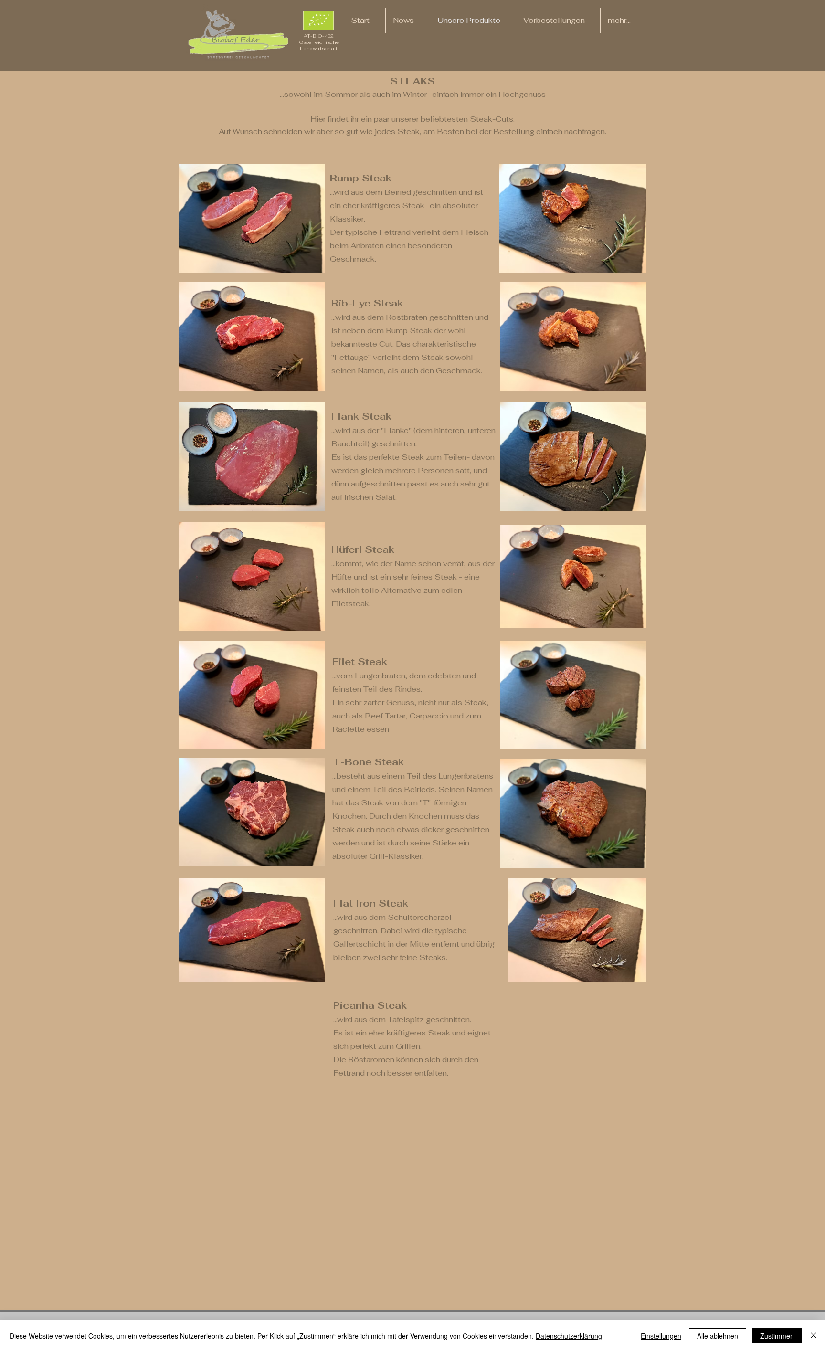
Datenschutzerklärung (569, 1335)
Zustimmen (777, 1335)
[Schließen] (813, 1335)
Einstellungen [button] (661, 1335)
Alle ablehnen (717, 1335)
